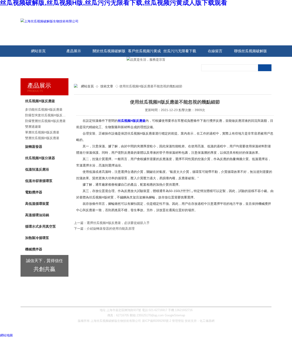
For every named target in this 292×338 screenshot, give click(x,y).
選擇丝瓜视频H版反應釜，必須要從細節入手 (118, 223)
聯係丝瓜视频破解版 (250, 51)
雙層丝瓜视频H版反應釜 (42, 138)
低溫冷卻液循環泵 (38, 181)
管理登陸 (178, 320)
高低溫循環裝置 (37, 203)
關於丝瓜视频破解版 (109, 51)
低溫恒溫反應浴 (37, 169)
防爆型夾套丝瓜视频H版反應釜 (46, 115)
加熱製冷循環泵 (37, 238)
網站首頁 (38, 51)
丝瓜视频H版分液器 (40, 158)
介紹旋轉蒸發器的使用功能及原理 (111, 228)
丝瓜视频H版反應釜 (132, 120)
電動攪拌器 (33, 192)
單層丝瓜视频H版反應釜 (42, 132)
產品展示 (73, 51)
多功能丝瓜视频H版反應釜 (44, 109)
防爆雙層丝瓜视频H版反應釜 (45, 121)
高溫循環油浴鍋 (37, 215)
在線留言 (215, 51)
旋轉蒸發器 (33, 146)
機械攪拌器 (33, 249)
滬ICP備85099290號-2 (156, 320)
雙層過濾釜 (33, 126)
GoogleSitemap (175, 315)
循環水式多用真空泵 (40, 226)
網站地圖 (6, 335)
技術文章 (106, 86)
